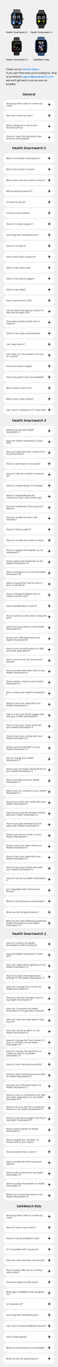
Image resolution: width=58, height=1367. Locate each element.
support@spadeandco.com (38, 76)
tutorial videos (31, 69)
